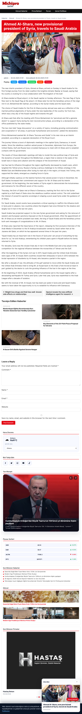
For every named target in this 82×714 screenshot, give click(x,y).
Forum (48, 11)
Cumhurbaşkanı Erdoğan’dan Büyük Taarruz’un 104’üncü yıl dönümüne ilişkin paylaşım (33, 576)
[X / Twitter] (11, 463)
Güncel (11, 18)
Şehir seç (9, 444)
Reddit (40, 82)
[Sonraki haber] (75, 478)
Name (5, 390)
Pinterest (48, 82)
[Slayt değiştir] (37, 697)
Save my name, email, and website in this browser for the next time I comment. (34, 418)
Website (5, 407)
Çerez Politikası (60, 11)
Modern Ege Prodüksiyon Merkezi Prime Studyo (21, 574)
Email (4, 398)
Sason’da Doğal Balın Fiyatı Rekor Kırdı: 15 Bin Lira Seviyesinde (25, 571)
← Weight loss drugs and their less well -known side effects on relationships (22, 293)
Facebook (22, 82)
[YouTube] (23, 463)
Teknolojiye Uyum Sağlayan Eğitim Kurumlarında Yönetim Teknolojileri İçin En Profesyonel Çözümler (37, 581)
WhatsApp (32, 82)
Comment (6, 370)
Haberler (4, 18)
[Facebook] (5, 463)
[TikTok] (29, 463)
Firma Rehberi (37, 11)
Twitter (14, 82)
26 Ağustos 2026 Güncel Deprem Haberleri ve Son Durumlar (25, 579)
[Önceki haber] (71, 478)
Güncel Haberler (21, 11)
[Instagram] (17, 463)
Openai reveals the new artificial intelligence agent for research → (59, 293)
